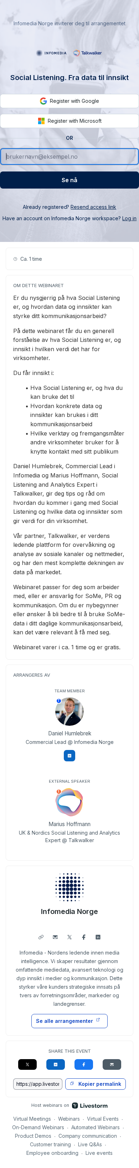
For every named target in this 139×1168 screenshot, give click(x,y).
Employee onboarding (52, 1153)
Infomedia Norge (69, 911)
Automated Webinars (95, 1127)
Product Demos (33, 1136)
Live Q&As (90, 1144)
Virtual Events (103, 1119)
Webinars (69, 1119)
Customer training (50, 1144)
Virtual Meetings (32, 1119)
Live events (99, 1153)
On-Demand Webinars (38, 1127)
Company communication (87, 1136)
